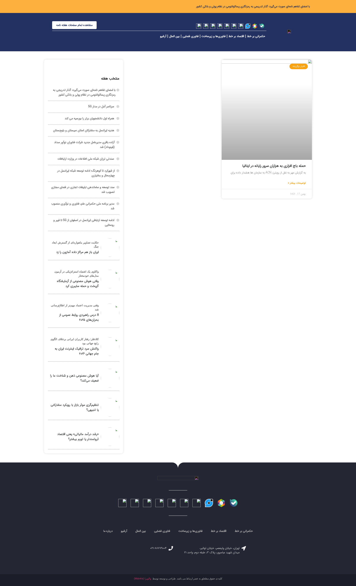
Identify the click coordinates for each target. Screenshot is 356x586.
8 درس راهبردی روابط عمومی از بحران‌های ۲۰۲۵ (79, 317)
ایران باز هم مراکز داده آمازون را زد (77, 252)
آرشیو (163, 36)
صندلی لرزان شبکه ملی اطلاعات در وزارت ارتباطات (85, 159)
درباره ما (108, 531)
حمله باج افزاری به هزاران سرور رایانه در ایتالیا (274, 166)
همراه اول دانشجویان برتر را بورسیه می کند (89, 118)
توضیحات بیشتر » (297, 183)
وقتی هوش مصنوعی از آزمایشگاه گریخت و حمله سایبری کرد (78, 284)
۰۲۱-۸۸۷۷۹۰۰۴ (158, 548)
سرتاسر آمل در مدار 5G (101, 106)
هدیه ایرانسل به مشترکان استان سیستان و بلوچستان (83, 130)
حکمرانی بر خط (256, 36)
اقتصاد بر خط (236, 36)
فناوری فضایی (191, 36)
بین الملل (174, 36)
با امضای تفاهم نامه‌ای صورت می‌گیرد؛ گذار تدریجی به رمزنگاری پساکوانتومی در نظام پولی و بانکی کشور (253, 6)
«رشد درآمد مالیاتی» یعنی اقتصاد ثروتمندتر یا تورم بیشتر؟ (78, 437)
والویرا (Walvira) (142, 578)
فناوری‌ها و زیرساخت (213, 36)
